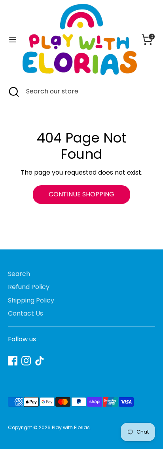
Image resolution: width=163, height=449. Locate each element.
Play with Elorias (71, 427)
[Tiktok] (39, 360)
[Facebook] (12, 360)
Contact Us (25, 313)
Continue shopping (81, 194)
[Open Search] (13, 91)
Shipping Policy (31, 300)
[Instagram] (26, 360)
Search (19, 273)
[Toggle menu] (12, 40)
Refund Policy (28, 286)
